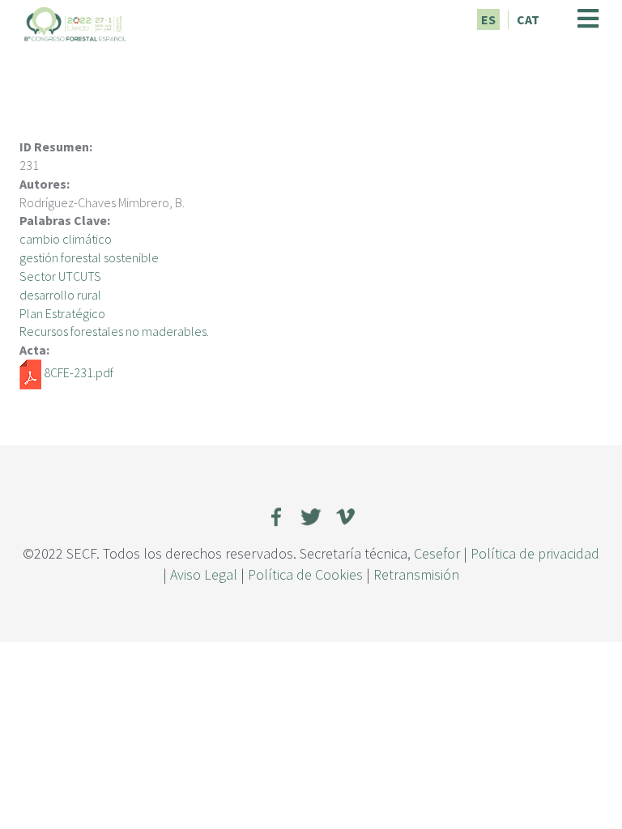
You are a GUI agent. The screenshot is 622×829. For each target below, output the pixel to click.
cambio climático (65, 239)
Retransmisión (416, 574)
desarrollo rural (60, 295)
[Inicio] (75, 22)
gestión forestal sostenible (89, 257)
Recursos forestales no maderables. (114, 331)
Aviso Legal (203, 574)
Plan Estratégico (62, 313)
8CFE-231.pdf (78, 372)
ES (488, 19)
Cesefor (437, 553)
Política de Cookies (305, 574)
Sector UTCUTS (60, 276)
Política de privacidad (535, 553)
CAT (528, 19)
